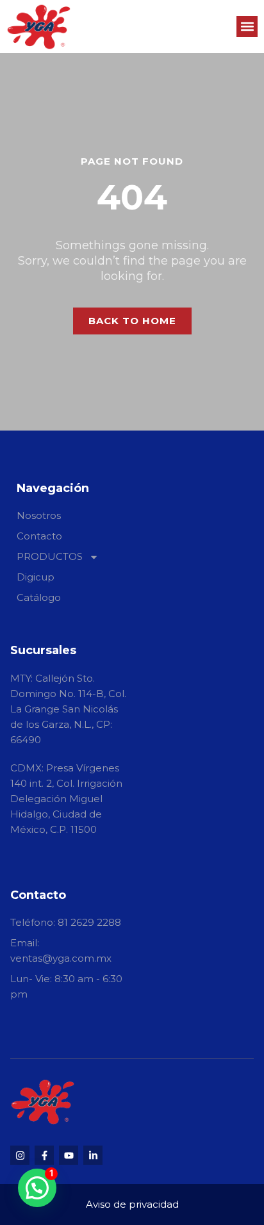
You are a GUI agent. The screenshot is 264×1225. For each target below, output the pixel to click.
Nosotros (39, 515)
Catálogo (39, 597)
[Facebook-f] (44, 1155)
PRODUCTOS (50, 556)
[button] (247, 26)
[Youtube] (68, 1155)
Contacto (39, 536)
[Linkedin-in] (93, 1155)
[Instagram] (19, 1155)
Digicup (35, 577)
